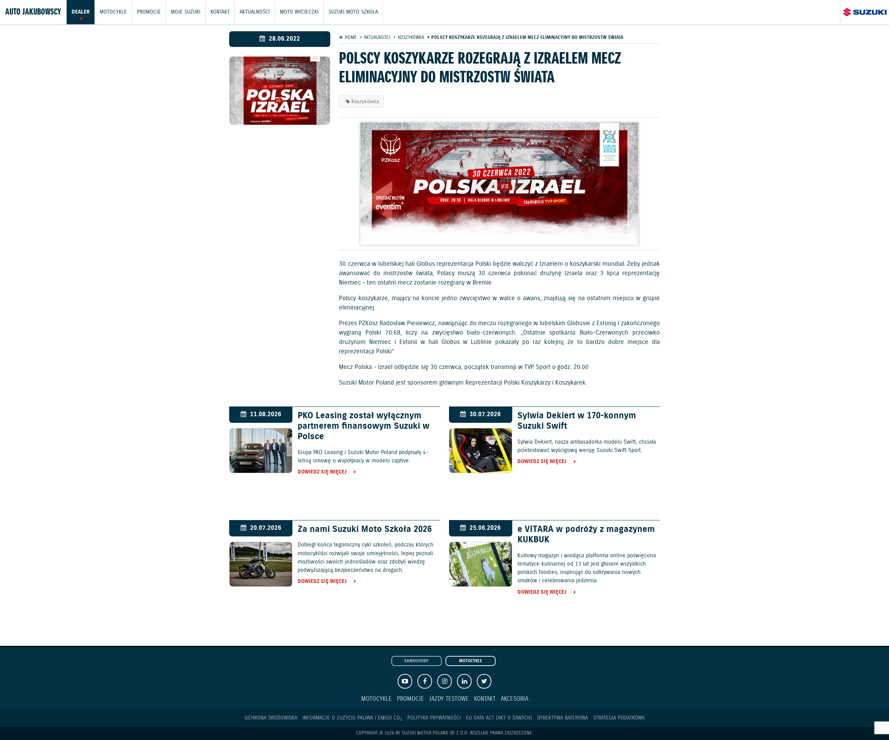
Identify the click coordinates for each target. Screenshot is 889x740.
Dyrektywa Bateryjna (562, 718)
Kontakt (220, 12)
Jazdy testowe (449, 699)
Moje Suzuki (185, 12)
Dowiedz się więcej (322, 472)
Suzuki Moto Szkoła (353, 12)
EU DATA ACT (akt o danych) (499, 718)
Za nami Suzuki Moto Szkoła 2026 (365, 529)
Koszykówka (365, 101)
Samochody (416, 661)
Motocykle (113, 12)
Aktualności (255, 12)
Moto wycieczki (299, 12)
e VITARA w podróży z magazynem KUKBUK (586, 535)
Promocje (149, 12)
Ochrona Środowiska (270, 718)
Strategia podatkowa (619, 718)
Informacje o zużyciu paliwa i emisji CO (352, 718)
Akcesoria (514, 699)
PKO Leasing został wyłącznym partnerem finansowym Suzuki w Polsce (364, 426)
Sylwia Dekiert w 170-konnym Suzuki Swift (576, 421)
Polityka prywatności (434, 718)
